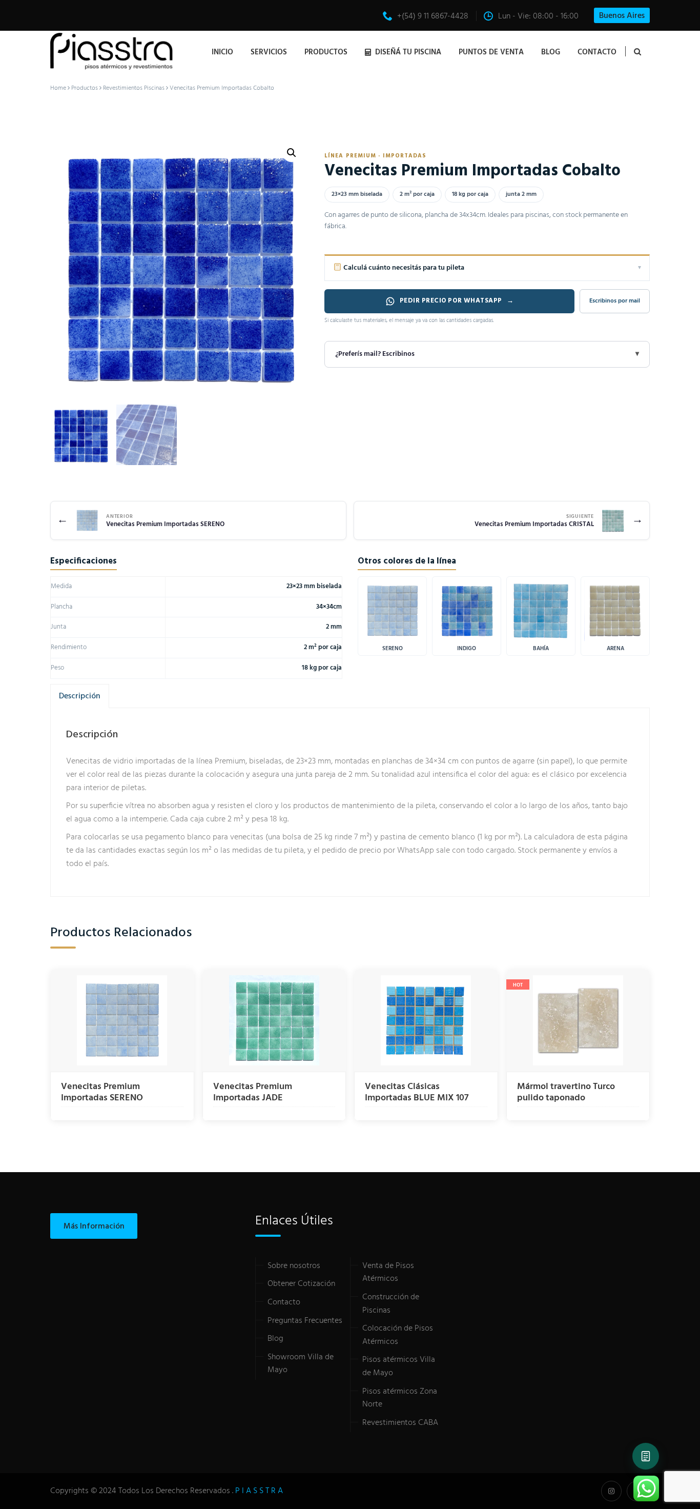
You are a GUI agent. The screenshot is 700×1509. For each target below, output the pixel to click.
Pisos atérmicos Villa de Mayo (398, 1366)
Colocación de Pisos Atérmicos (397, 1335)
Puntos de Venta (491, 52)
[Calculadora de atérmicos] (645, 1456)
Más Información (94, 1226)
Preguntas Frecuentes (304, 1320)
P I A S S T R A (259, 1491)
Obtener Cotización (301, 1284)
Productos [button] (325, 52)
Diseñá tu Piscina (408, 52)
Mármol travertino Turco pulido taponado (566, 1092)
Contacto (597, 52)
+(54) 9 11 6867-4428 (432, 16)
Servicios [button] (269, 52)
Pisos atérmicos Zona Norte (399, 1398)
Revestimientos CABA (400, 1423)
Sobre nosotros (293, 1266)
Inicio (222, 52)
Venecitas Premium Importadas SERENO (102, 1092)
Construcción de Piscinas (390, 1304)
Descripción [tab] (79, 696)
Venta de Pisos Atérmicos (388, 1272)
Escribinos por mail (614, 301)
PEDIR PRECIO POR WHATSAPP (457, 300)
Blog (550, 52)
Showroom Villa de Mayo (300, 1364)
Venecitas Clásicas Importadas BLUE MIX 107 (416, 1092)
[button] (291, 153)
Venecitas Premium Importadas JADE (252, 1092)
